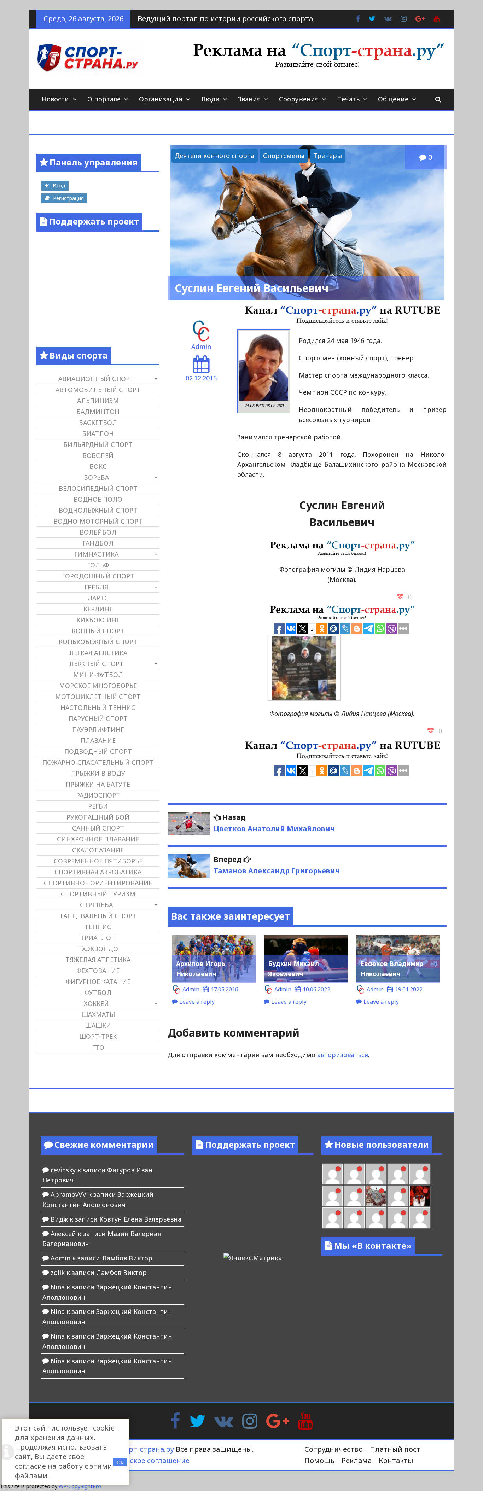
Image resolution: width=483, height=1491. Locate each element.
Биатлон (98, 433)
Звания (249, 99)
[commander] (354, 1196)
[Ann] (398, 1174)
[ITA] (398, 1196)
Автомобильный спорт (98, 389)
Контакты (396, 1460)
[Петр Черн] (376, 1174)
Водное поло (98, 499)
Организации (160, 99)
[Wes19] (376, 1196)
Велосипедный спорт (98, 488)
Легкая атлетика (98, 652)
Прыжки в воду (98, 773)
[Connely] (420, 1174)
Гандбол (98, 543)
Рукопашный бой (97, 817)
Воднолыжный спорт (98, 510)
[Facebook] (175, 1420)
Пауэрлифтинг (98, 729)
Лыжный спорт (96, 663)
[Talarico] (332, 1174)
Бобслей (98, 455)
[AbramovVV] (398, 1218)
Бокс (98, 466)
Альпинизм (98, 400)
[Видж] (420, 1218)
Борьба (96, 477)
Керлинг (97, 609)
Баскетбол (98, 422)
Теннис (98, 926)
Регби (98, 806)
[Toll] (354, 1174)
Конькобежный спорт (98, 641)
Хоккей (96, 1003)
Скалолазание (98, 850)
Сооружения (299, 99)
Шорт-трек (98, 1036)
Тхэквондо (98, 948)
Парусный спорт (98, 718)
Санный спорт (98, 828)
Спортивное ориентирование (98, 883)
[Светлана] (332, 1196)
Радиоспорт (98, 795)
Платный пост (395, 1449)
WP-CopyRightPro (80, 1486)
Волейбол (98, 532)
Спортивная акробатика (97, 872)
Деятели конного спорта (214, 155)
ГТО (98, 1047)
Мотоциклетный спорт (98, 696)
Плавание (98, 740)
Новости (55, 99)
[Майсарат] (420, 1196)
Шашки (98, 1025)
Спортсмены (283, 155)
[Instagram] (250, 1420)
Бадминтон (98, 411)
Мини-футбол (98, 674)
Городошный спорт (98, 576)
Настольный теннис (97, 707)
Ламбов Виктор (127, 1258)
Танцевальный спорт (97, 916)
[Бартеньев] (332, 1218)
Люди (210, 99)
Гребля (96, 587)
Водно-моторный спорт (97, 521)
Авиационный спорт (96, 378)
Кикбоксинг (98, 620)
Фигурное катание (98, 981)
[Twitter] (197, 1420)
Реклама (357, 1460)
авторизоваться (342, 1054)
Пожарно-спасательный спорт (97, 762)
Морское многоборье (98, 685)
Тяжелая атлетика (97, 959)
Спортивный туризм (98, 894)
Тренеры (327, 155)
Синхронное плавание (98, 839)
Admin (201, 346)
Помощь (319, 1460)
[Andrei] (354, 1218)
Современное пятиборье (98, 861)
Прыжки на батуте (98, 784)
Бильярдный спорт (98, 444)
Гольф (98, 565)
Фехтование (98, 970)
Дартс (98, 598)
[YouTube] (305, 1420)
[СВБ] (376, 1218)
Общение (393, 99)
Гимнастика (96, 554)
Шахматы (98, 1014)
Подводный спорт (98, 751)
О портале (104, 99)
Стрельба (96, 905)
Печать (348, 99)
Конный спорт (98, 631)
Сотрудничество (333, 1449)
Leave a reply (197, 1002)
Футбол (98, 992)
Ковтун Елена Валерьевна (140, 1219)
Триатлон (98, 937)
